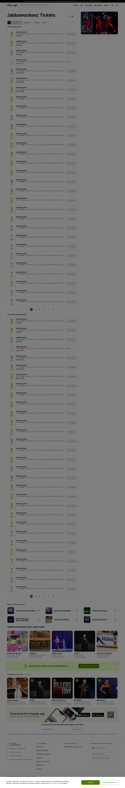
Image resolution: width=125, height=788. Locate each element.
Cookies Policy (56, 783)
